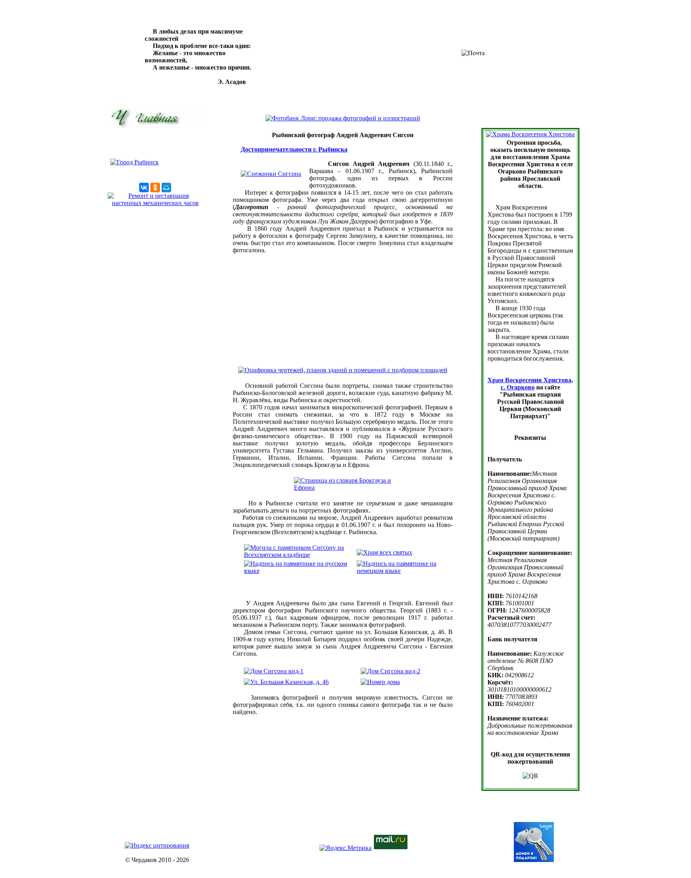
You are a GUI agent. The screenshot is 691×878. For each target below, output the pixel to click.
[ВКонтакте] (144, 187)
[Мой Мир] (166, 187)
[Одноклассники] (155, 187)
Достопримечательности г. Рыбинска (294, 149)
